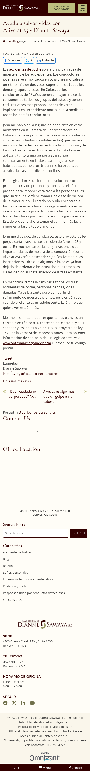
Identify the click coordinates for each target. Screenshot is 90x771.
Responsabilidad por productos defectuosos (34, 593)
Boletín (8, 566)
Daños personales (41, 412)
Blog (16, 41)
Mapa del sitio (62, 727)
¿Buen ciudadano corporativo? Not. (22, 394)
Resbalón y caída (15, 586)
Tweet (7, 358)
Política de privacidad (33, 727)
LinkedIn (45, 60)
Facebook (12, 60)
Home (7, 41)
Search (79, 533)
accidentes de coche (25, 69)
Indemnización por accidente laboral (28, 579)
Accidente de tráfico (17, 552)
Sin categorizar (13, 600)
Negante (61, 722)
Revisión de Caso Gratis (61, 8)
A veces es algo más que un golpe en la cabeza (59, 396)
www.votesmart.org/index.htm (27, 343)
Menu (82, 10)
